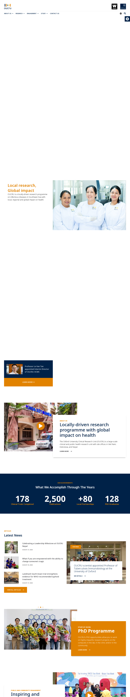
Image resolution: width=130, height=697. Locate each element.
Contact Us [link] (54, 13)
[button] (38, 607)
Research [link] (19, 13)
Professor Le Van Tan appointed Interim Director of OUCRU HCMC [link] (37, 369)
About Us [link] (7, 13)
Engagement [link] (32, 13)
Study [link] (43, 13)
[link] (127, 19)
